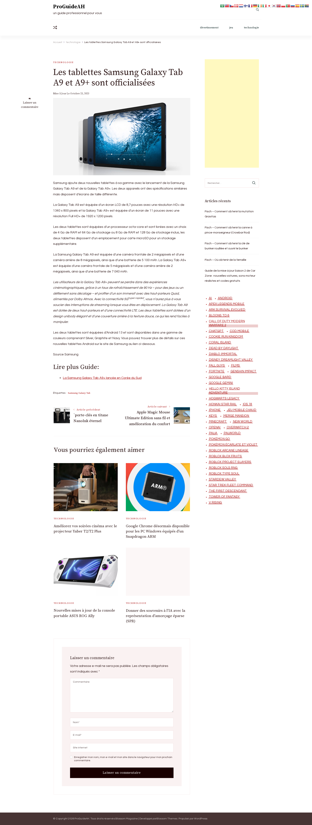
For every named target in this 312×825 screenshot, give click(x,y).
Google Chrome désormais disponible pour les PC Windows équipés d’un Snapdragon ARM (158, 531)
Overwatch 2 (238, 427)
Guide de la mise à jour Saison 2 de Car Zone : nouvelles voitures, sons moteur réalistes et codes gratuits (230, 275)
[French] (250, 5)
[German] (255, 5)
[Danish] (236, 5)
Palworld (232, 433)
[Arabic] (222, 5)
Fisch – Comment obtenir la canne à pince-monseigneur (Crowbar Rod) (228, 230)
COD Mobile (239, 331)
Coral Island (220, 342)
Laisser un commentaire (29, 105)
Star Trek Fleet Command (231, 485)
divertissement (209, 27)
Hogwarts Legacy (224, 398)
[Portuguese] (288, 5)
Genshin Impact (243, 371)
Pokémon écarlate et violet (233, 444)
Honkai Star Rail (223, 404)
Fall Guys (217, 365)
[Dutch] (241, 5)
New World (242, 421)
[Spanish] (297, 5)
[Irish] (260, 5)
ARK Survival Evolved (227, 309)
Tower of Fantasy (224, 496)
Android (225, 298)
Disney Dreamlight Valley (231, 359)
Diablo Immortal (223, 354)
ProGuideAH (69, 6)
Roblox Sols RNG (223, 467)
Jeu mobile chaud (241, 410)
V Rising (215, 502)
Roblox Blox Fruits (225, 456)
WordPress (200, 818)
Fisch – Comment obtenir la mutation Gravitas (229, 214)
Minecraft (218, 421)
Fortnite (216, 371)
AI (210, 298)
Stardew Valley (222, 479)
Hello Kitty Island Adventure (224, 390)
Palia (213, 433)
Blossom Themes (167, 818)
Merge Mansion (236, 415)
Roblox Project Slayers (230, 462)
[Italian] (264, 5)
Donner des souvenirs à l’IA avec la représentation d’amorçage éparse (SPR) (155, 616)
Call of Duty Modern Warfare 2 (227, 323)
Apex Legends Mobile (226, 304)
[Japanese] (269, 5)
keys (213, 415)
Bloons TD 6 (219, 315)
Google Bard (220, 377)
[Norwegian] (278, 5)
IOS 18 (247, 404)
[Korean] (274, 5)
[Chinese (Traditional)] (227, 5)
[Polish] (283, 5)
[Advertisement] (232, 113)
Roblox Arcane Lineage (228, 450)
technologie (251, 27)
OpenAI (214, 427)
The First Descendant (228, 491)
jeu (231, 27)
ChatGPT (216, 331)
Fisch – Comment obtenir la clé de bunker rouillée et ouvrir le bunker (227, 246)
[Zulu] (307, 5)
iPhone (215, 410)
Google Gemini (221, 382)
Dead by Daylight (223, 348)
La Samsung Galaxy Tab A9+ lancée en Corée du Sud (102, 378)
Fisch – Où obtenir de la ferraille (225, 259)
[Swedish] (302, 5)
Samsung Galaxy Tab (79, 393)
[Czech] (231, 5)
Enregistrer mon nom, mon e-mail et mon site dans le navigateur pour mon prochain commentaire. (123, 759)
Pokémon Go (219, 439)
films (235, 365)
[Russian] (293, 5)
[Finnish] (246, 5)
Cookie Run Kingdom (226, 336)
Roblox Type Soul (224, 473)
